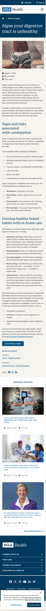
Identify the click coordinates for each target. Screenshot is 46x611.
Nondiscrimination (34, 589)
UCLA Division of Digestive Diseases (20, 336)
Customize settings (16, 605)
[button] (26, 2)
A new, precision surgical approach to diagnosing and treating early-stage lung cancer (20, 420)
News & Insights (14, 18)
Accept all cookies (34, 605)
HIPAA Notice (10, 589)
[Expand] (42, 554)
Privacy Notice (21, 589)
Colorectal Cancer (8, 366)
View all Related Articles (33, 531)
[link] (9, 372)
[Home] (3, 18)
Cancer (4, 358)
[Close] (41, 592)
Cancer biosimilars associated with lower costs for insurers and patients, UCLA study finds (22, 467)
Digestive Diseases (23, 366)
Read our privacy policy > (32, 599)
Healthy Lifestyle (14, 358)
